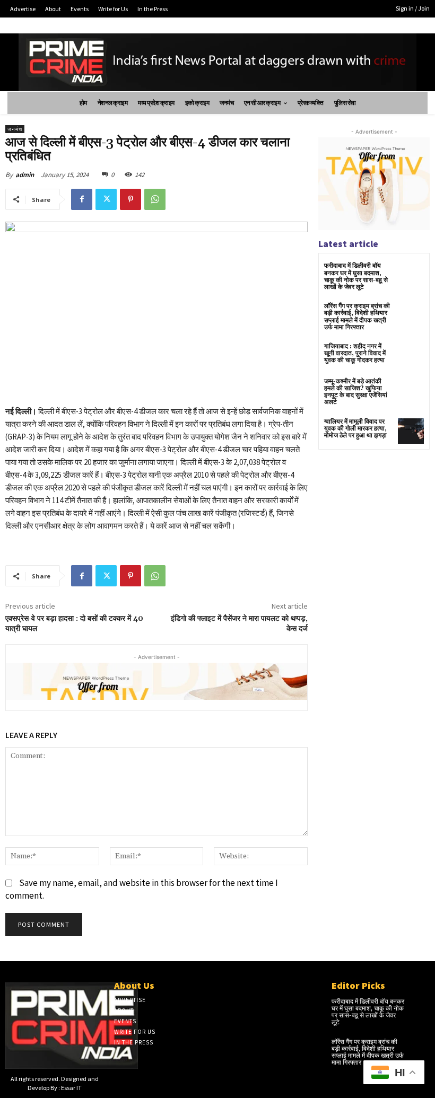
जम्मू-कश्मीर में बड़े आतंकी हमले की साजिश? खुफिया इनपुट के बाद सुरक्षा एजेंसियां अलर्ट (355, 392)
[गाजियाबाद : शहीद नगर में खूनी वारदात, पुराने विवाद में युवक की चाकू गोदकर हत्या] (411, 356)
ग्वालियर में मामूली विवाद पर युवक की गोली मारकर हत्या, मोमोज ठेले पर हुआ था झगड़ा (355, 429)
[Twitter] (106, 199)
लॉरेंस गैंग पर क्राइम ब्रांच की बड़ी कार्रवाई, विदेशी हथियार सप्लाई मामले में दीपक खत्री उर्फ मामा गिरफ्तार (357, 316)
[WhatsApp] (155, 199)
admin (24, 174)
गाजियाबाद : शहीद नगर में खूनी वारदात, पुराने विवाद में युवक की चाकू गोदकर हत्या (355, 353)
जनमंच (14, 129)
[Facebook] (81, 199)
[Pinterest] (130, 199)
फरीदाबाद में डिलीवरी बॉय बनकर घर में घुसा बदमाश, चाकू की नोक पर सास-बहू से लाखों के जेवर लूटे (356, 276)
